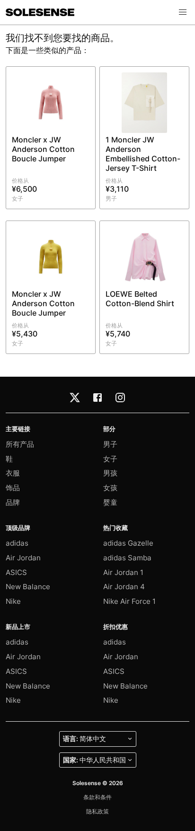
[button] (182, 12)
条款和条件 (97, 797)
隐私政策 (97, 811)
